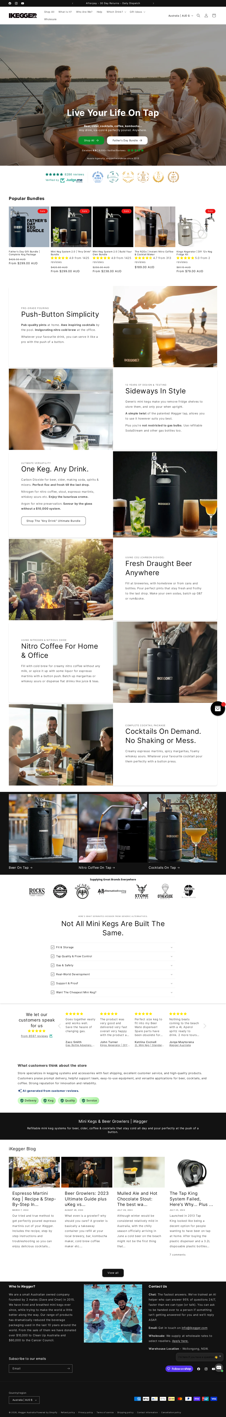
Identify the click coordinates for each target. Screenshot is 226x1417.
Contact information (147, 1412)
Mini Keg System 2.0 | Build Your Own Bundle (112, 253)
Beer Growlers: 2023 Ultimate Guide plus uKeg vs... (87, 1199)
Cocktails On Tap (162, 867)
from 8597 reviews (34, 1036)
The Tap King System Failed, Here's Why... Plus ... (191, 1199)
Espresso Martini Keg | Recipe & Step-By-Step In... (34, 1199)
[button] (116, 12)
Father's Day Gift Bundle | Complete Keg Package (24, 253)
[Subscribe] (68, 1368)
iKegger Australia (27, 1412)
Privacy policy (85, 1412)
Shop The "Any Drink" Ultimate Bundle (53, 520)
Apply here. (180, 1341)
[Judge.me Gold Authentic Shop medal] (128, 177)
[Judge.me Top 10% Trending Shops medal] (173, 177)
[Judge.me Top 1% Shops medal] (158, 177)
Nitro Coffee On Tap (95, 867)
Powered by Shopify (46, 1412)
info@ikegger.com (195, 1328)
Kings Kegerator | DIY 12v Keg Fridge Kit (194, 253)
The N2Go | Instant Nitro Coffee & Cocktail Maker (154, 253)
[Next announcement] (153, 3)
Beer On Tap (19, 867)
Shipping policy (125, 1412)
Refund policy (68, 1412)
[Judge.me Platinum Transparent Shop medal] (113, 177)
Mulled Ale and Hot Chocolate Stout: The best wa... (137, 1199)
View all (113, 1272)
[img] (37, 1031)
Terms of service (105, 1412)
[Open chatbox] (219, 1367)
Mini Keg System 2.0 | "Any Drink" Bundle (71, 253)
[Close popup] (220, 1356)
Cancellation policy (171, 1412)
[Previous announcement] (72, 3)
